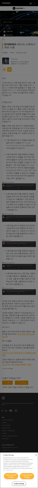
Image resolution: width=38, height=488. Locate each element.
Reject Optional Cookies (11, 476)
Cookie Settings (19, 483)
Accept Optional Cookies (27, 476)
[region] (19, 470)
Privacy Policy (9, 470)
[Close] (36, 455)
